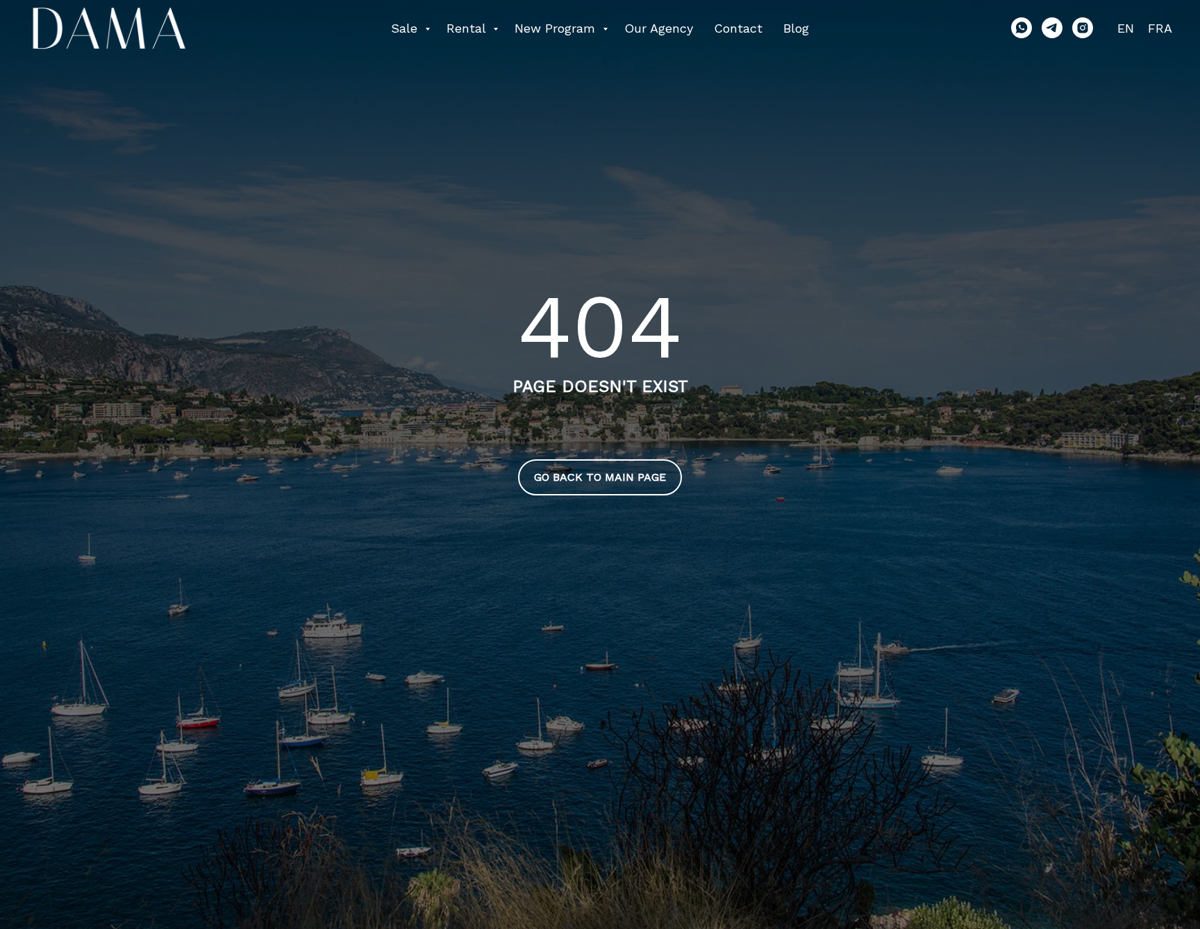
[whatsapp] (1021, 27)
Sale (406, 28)
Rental (468, 28)
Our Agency (658, 28)
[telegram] (1052, 27)
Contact (738, 28)
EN (1125, 28)
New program (557, 28)
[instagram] (1082, 27)
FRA (1160, 28)
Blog (796, 28)
